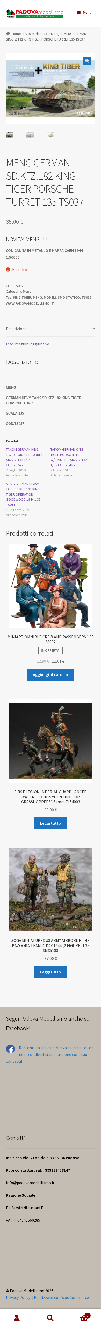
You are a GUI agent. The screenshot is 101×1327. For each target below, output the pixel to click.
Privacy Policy (18, 1297)
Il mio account (17, 1318)
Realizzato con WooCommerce (61, 1297)
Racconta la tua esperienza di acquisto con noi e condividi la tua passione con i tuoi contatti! (50, 1054)
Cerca (50, 1318)
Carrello (77, 1313)
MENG (37, 297)
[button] (87, 61)
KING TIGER (22, 297)
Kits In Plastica (36, 33)
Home (16, 33)
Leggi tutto (50, 823)
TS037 (86, 297)
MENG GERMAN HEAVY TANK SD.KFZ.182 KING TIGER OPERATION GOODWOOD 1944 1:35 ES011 (23, 494)
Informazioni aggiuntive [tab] (27, 343)
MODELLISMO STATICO (62, 297)
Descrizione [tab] (16, 328)
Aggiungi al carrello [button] (50, 674)
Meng (55, 33)
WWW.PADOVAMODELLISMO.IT (30, 303)
